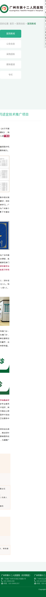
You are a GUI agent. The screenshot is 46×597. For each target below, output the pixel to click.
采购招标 (10, 54)
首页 (12, 24)
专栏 (10, 75)
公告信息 (10, 44)
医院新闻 (31, 24)
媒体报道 (10, 64)
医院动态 (20, 24)
